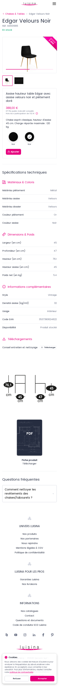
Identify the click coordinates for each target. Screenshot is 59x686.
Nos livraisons (29, 584)
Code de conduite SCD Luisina (29, 625)
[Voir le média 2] (19, 80)
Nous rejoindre (29, 543)
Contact (29, 616)
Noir (13, 144)
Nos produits (29, 534)
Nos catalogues (29, 611)
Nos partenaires (29, 539)
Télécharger (50, 347)
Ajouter (15, 151)
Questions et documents (30, 620)
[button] (18, 69)
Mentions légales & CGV (29, 548)
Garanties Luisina (29, 579)
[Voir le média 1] (7, 80)
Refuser (17, 678)
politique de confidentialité (21, 672)
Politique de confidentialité (30, 552)
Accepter (42, 678)
